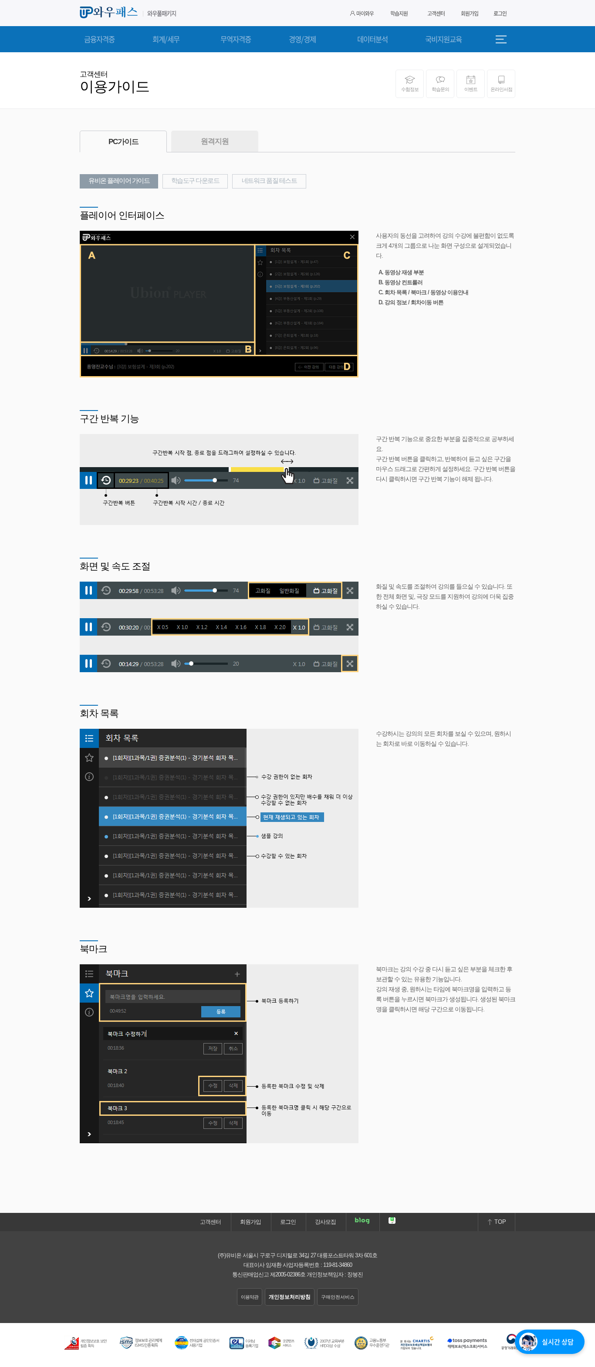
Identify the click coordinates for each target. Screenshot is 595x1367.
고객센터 (436, 13)
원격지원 (215, 141)
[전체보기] (504, 39)
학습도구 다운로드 (195, 180)
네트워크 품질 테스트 (269, 180)
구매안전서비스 (338, 1297)
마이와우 (365, 13)
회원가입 (469, 13)
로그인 (500, 13)
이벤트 (470, 89)
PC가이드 (123, 142)
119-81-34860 (337, 1265)
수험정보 (410, 89)
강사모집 (325, 1222)
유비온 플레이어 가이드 (118, 180)
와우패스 (110, 13)
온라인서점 (501, 89)
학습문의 (440, 89)
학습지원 (399, 13)
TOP (499, 1222)
